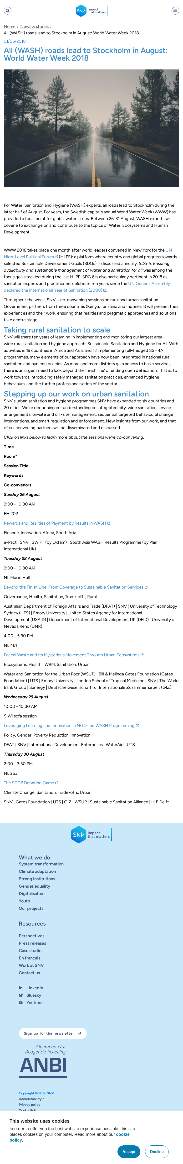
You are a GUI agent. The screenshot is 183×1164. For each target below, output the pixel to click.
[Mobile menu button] (175, 11)
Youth (24, 900)
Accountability (30, 1099)
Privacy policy (29, 1105)
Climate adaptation (37, 871)
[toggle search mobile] (7, 11)
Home (9, 26)
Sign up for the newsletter (49, 1033)
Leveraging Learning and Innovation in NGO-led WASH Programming (69, 725)
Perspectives (31, 935)
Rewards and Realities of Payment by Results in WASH (55, 523)
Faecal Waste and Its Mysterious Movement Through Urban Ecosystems (71, 655)
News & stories (34, 26)
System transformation (41, 863)
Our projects (31, 908)
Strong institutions (37, 878)
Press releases (32, 943)
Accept (128, 1152)
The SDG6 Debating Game (29, 782)
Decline (157, 1152)
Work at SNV (31, 965)
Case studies (31, 950)
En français (29, 957)
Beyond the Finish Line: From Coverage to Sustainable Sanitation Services (73, 587)
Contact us (29, 972)
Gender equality (34, 886)
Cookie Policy (29, 1110)
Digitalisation (32, 893)
